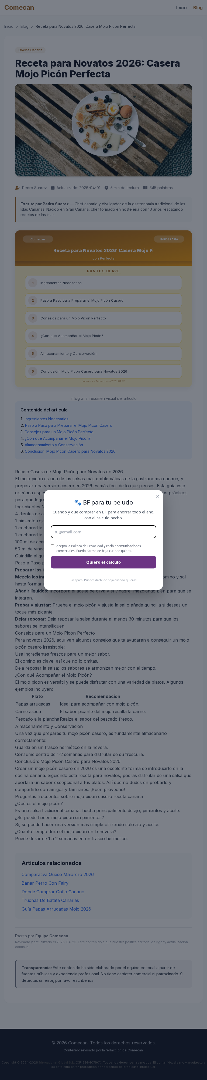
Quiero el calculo (103, 562)
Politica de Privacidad (87, 546)
